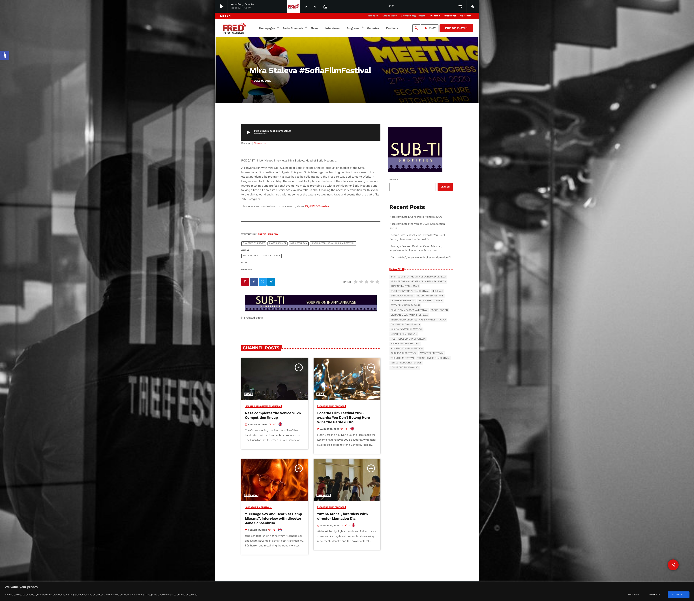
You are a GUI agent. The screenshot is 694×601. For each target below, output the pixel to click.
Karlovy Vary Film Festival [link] (406, 329)
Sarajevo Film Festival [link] (404, 353)
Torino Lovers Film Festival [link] (433, 358)
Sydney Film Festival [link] (432, 353)
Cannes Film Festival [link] (258, 507)
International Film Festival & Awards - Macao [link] (418, 319)
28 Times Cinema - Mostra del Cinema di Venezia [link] (418, 281)
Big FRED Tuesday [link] (317, 206)
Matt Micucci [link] (277, 243)
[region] (347, 591)
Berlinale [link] (437, 291)
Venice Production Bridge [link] (406, 362)
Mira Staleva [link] (298, 243)
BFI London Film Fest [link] (402, 295)
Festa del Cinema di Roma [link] (405, 305)
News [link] (248, 394)
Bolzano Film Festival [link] (430, 295)
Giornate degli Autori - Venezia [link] (409, 315)
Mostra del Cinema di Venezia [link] (263, 406)
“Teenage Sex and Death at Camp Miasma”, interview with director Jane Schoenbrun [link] (273, 518)
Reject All (655, 594)
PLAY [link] (430, 28)
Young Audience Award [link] (405, 367)
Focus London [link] (439, 310)
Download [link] (260, 143)
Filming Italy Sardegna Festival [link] (409, 310)
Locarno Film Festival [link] (331, 406)
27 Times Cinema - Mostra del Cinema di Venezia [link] (418, 276)
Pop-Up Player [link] (456, 28)
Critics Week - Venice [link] (430, 300)
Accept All (678, 594)
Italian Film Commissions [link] (405, 324)
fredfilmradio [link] (268, 234)
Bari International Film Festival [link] (410, 291)
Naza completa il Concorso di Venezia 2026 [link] (415, 217)
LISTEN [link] (225, 15)
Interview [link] (251, 495)
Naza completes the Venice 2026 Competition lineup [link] (273, 415)
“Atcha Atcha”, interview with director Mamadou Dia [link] (342, 516)
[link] (4, 55)
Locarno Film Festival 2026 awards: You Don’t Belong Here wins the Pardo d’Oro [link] (343, 417)
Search (394, 179)
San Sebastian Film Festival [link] (407, 348)
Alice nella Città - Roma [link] (405, 286)
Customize (633, 594)
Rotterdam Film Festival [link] (405, 343)
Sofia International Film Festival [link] (333, 243)
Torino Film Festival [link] (402, 358)
